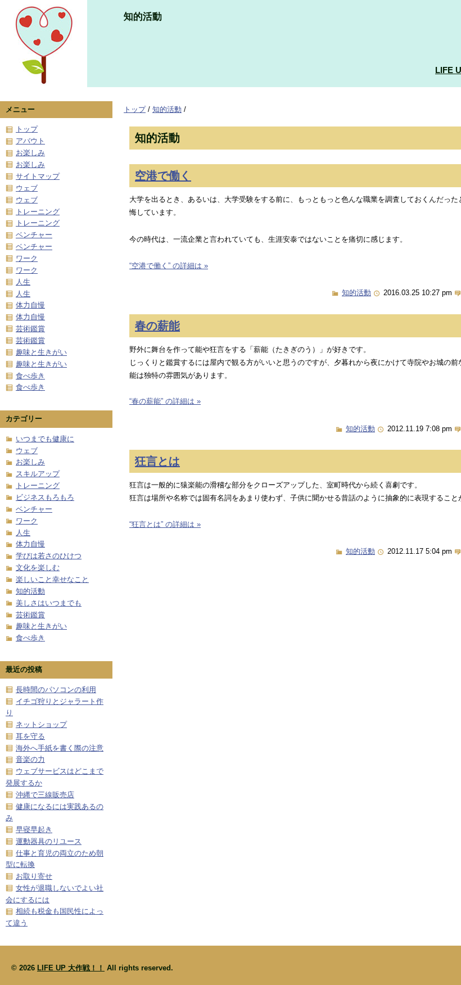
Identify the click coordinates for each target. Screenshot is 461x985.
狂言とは (157, 460)
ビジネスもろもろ (45, 497)
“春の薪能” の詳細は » (165, 401)
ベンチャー (34, 235)
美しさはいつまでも (49, 603)
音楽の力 (30, 759)
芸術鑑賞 (30, 328)
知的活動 (167, 109)
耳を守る (30, 736)
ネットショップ (41, 724)
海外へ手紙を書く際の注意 (59, 748)
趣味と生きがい (41, 352)
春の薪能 (157, 325)
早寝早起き (34, 829)
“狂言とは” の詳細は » (165, 524)
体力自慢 (30, 305)
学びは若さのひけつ (49, 556)
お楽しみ (30, 152)
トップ (135, 109)
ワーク (27, 258)
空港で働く (163, 175)
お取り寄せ (34, 876)
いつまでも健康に (45, 439)
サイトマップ (38, 176)
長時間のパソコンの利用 (56, 689)
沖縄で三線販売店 (45, 794)
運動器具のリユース (49, 841)
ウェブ (27, 188)
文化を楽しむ (38, 567)
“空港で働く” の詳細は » (168, 265)
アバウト (30, 141)
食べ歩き (30, 376)
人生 (23, 282)
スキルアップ (38, 473)
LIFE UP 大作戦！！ (71, 968)
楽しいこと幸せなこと (52, 579)
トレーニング (38, 211)
